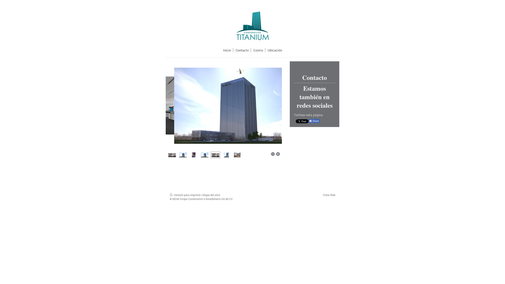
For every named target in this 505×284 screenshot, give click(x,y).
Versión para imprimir (187, 195)
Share (315, 121)
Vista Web (329, 195)
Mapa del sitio (211, 195)
